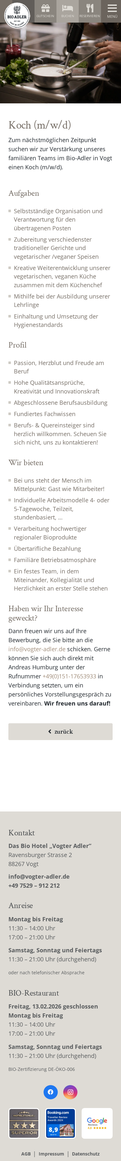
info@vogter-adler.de (37, 649)
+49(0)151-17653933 (69, 676)
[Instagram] (70, 1092)
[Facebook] (51, 1092)
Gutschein (45, 16)
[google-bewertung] (97, 1123)
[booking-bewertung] (60, 1123)
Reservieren (89, 16)
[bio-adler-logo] (17, 15)
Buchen (67, 16)
